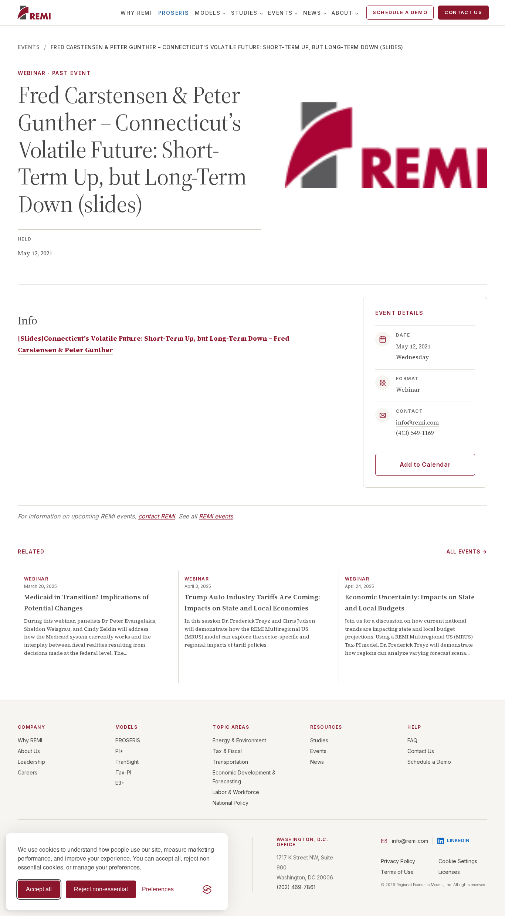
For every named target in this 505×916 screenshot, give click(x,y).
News (312, 13)
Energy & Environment (239, 740)
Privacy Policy (398, 861)
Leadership (31, 762)
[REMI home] (33, 12)
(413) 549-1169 (415, 433)
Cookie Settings (457, 861)
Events (280, 13)
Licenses (449, 872)
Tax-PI (123, 772)
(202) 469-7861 (296, 887)
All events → (467, 551)
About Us (29, 751)
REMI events (216, 516)
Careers (27, 772)
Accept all (39, 889)
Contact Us (463, 12)
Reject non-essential (101, 889)
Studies (244, 13)
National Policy (230, 803)
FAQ (412, 740)
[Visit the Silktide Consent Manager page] (207, 889)
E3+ (120, 783)
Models (207, 13)
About (342, 13)
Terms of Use (397, 872)
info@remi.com (417, 422)
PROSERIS (173, 13)
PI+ (119, 751)
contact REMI (156, 516)
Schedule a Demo (400, 12)
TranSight (127, 762)
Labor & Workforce (236, 792)
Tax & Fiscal (227, 751)
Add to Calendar (425, 464)
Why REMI (136, 13)
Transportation (230, 762)
